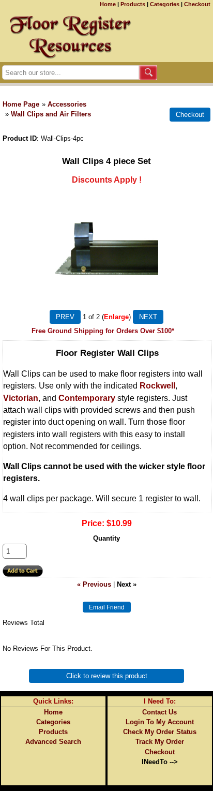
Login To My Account (160, 722)
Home (108, 4)
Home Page (21, 104)
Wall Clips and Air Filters (51, 114)
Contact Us (159, 712)
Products (132, 4)
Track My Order (159, 741)
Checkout (197, 4)
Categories (164, 4)
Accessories (67, 104)
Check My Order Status (159, 732)
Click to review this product (106, 676)
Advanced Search (53, 741)
